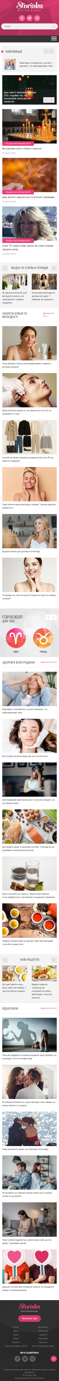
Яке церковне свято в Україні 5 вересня (21, 148)
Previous (46, 51)
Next (51, 51)
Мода (15, 1338)
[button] (53, 38)
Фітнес (16, 1327)
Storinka (29, 8)
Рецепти (16, 1342)
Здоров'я (43, 1334)
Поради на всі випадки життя (18, 143)
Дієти (15, 1331)
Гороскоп (43, 1342)
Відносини (43, 1338)
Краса (16, 1334)
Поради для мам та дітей (16, 1346)
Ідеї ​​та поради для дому (43, 1346)
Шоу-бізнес (43, 1327)
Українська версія (22, 1378)
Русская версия (37, 1378)
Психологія (43, 1331)
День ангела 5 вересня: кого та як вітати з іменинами (28, 197)
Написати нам (29, 1318)
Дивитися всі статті (49, 662)
